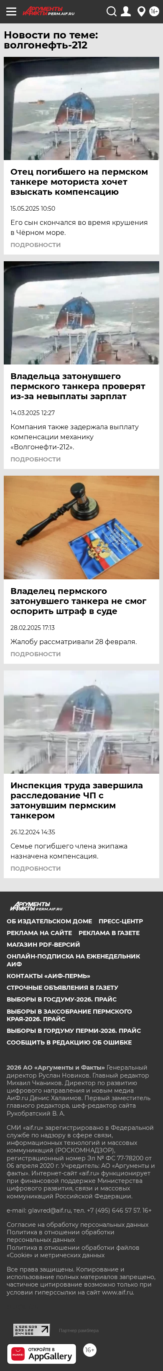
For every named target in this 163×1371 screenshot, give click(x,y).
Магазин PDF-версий (43, 944)
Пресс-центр (121, 921)
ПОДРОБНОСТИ (35, 245)
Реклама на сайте (39, 933)
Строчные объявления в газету (62, 987)
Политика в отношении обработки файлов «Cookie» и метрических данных (73, 1251)
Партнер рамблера (79, 1330)
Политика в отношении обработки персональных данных (61, 1236)
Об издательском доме (49, 921)
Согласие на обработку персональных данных (77, 1224)
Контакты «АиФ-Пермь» (48, 976)
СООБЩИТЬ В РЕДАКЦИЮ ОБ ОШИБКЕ (69, 1042)
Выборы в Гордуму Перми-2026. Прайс (74, 1031)
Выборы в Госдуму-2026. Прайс (62, 999)
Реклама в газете (109, 933)
